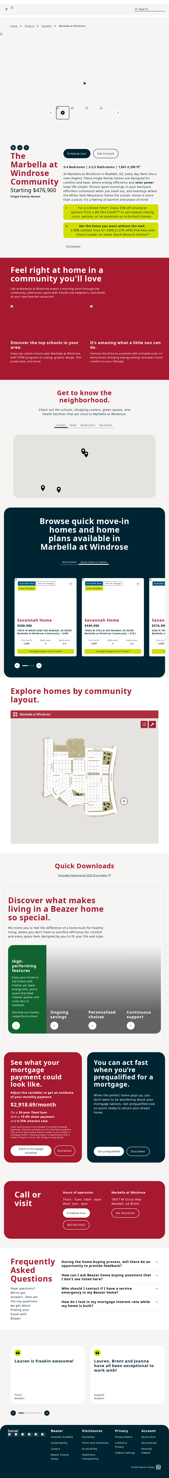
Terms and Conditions (95, 1442)
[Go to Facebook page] (10, 1435)
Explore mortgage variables (31, 1151)
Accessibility (89, 1448)
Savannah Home (34, 620)
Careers (55, 1448)
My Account (148, 1436)
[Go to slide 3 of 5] (30, 665)
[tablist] (84, 425)
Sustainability (59, 1442)
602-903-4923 (76, 1225)
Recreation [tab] (106, 425)
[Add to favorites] (70, 584)
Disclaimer (73, 246)
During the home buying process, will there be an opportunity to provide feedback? (106, 1263)
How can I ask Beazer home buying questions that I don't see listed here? (106, 1277)
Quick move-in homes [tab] (94, 562)
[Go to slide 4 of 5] (31, 665)
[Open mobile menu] (6, 9)
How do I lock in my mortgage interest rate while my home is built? (106, 1304)
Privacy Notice (123, 1436)
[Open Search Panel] (136, 9)
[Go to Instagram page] (17, 1435)
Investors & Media (62, 1436)
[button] (59, 490)
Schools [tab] (61, 425)
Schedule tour (76, 153)
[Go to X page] (30, 1435)
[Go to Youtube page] (36, 1435)
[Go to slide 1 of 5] (25, 665)
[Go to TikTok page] (23, 1435)
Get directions (125, 1213)
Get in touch (105, 153)
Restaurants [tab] (88, 425)
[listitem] (46, 617)
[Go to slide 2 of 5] (28, 665)
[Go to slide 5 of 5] (33, 665)
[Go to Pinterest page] (43, 1435)
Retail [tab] (73, 425)
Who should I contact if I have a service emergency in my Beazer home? (97, 1290)
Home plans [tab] (69, 562)
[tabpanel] (84, 466)
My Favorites (149, 1442)
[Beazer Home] (18, 9)
